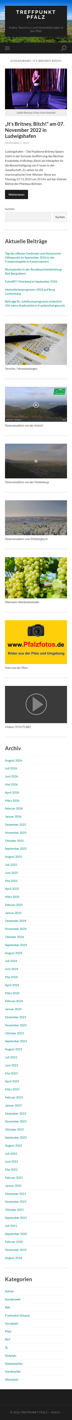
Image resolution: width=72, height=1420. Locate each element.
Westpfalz (11, 1379)
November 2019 (15, 1249)
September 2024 (16, 945)
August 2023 (13, 1049)
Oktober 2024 (14, 937)
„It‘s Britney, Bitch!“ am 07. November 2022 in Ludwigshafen (34, 130)
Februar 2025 (14, 904)
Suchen (10, 209)
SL (6, 1347)
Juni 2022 (11, 1161)
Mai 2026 (11, 784)
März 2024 (12, 993)
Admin (9, 1291)
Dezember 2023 (15, 1017)
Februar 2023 (14, 1097)
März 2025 (12, 896)
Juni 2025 (11, 872)
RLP (7, 1339)
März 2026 (12, 800)
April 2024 (12, 985)
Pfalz (8, 1331)
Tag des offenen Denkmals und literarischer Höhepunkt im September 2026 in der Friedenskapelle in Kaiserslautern (33, 257)
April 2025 (12, 888)
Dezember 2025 (15, 824)
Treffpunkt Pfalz (36, 14)
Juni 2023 (11, 1065)
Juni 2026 (11, 776)
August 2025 (13, 856)
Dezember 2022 (15, 1113)
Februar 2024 (14, 1001)
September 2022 (16, 1137)
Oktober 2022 (14, 1129)
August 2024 (13, 953)
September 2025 (16, 848)
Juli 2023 (11, 1057)
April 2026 (12, 792)
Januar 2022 (13, 1185)
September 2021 (16, 1217)
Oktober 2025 (14, 840)
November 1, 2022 (17, 142)
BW (7, 1307)
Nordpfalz (11, 1323)
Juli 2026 (11, 768)
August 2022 (13, 1145)
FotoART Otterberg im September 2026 (31, 281)
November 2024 (15, 928)
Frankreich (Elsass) (17, 1315)
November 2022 (15, 1121)
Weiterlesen (16, 194)
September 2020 (16, 1234)
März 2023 (12, 1089)
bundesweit (13, 1299)
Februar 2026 (14, 808)
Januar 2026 (13, 816)
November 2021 (15, 1201)
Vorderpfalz (13, 1371)
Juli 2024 (11, 961)
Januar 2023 (13, 1105)
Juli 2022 (11, 1153)
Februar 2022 (14, 1177)
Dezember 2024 (15, 920)
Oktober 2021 (14, 1209)
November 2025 (15, 832)
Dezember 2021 (15, 1193)
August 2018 (13, 1258)
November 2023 (15, 1025)
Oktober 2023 (14, 1033)
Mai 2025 (11, 880)
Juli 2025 (11, 864)
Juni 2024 (11, 969)
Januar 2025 (13, 913)
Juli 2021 (11, 1225)
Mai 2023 (11, 1073)
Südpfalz (10, 1355)
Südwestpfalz (14, 1363)
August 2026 (13, 760)
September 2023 (16, 1041)
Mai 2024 (11, 977)
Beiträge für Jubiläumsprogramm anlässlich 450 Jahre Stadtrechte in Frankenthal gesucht (35, 303)
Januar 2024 (13, 1009)
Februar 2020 (14, 1241)
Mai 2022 (11, 1169)
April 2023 (12, 1081)
